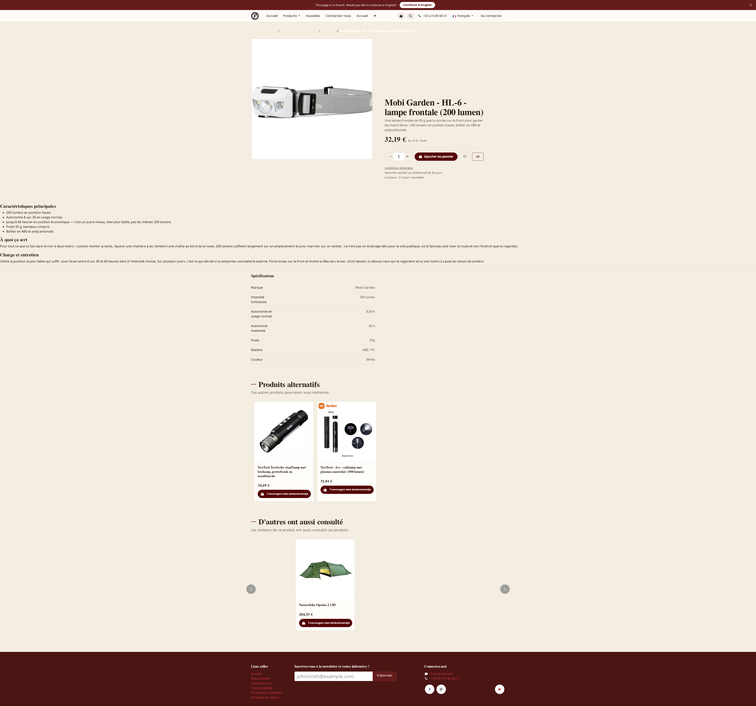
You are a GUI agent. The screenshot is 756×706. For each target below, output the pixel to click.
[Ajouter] (408, 157)
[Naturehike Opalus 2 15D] (283, 568)
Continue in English (417, 5)
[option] (378, 451)
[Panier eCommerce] (401, 16)
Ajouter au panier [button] (438, 156)
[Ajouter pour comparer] (478, 156)
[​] (429, 689)
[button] (411, 16)
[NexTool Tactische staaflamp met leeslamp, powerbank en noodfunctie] (283, 431)
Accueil (256, 674)
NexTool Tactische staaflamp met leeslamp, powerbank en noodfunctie (282, 471)
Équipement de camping (299, 31)
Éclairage (328, 31)
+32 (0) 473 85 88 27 (445, 678)
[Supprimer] (389, 157)
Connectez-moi (442, 674)
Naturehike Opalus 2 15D (276, 604)
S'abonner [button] (385, 675)
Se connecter (491, 16)
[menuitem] (272, 16)
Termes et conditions (266, 692)
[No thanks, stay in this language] (751, 5)
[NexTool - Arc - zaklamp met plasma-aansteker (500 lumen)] (346, 431)
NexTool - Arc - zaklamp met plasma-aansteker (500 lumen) (342, 469)
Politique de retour (265, 697)
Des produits (260, 678)
